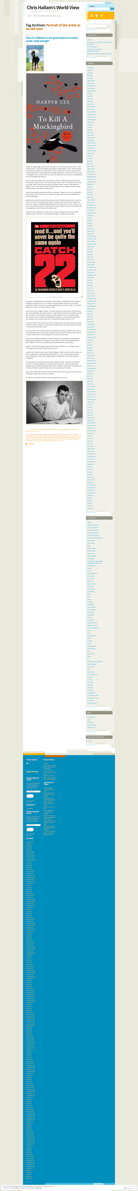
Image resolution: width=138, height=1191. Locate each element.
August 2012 (90, 495)
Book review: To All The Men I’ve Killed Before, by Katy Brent (50, 767)
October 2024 (91, 117)
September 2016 (91, 368)
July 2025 (89, 93)
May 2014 (89, 441)
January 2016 (90, 389)
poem (88, 651)
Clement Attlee (91, 565)
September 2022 (91, 182)
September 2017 (91, 337)
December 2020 (91, 236)
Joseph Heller (66, 437)
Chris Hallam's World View (53, 7)
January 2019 (90, 296)
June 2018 (90, 314)
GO (112, 8)
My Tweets (89, 741)
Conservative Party (92, 573)
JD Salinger (60, 437)
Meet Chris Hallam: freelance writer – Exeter (47, 16)
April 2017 (90, 350)
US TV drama (90, 700)
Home (30, 16)
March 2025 (90, 104)
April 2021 (90, 226)
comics (89, 571)
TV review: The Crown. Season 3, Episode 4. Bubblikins (50, 827)
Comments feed (91, 725)
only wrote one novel (36, 439)
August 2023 (90, 153)
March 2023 (90, 166)
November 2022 (91, 176)
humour (89, 599)
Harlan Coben (91, 589)
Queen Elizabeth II (92, 664)
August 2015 (90, 402)
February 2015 (91, 417)
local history (90, 620)
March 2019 (90, 290)
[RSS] (92, 15)
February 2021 (91, 231)
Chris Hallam (41, 429)
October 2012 (91, 490)
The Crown (90, 682)
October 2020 (91, 241)
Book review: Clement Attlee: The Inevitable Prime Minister (49, 817)
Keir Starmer (90, 612)
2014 (31, 434)
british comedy (91, 548)
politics (89, 656)
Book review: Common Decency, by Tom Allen (99, 53)
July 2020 (89, 249)
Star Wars (89, 677)
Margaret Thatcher (92, 625)
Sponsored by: (32, 771)
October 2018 (91, 303)
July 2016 (89, 373)
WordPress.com (91, 727)
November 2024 (91, 114)
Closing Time (73, 436)
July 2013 (89, 467)
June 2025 (90, 96)
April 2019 (90, 288)
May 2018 (89, 316)
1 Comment (31, 444)
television (89, 679)
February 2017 (91, 355)
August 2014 (90, 433)
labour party (90, 615)
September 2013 (91, 461)
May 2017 (89, 347)
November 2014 (91, 425)
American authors (37, 434)
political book (91, 654)
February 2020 (91, 262)
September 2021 (91, 213)
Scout (62, 439)
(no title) (89, 39)
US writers (56, 440)
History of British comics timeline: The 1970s (49, 789)
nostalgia (89, 641)
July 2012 (89, 498)
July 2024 (89, 125)
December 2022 (91, 174)
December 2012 (91, 485)
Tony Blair (90, 687)
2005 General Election (93, 525)
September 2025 (91, 91)
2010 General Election (93, 527)
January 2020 (90, 264)
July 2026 (89, 70)
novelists (73, 437)
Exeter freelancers (92, 584)
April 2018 (90, 319)
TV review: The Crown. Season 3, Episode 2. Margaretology (50, 833)
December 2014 (91, 423)
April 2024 (90, 132)
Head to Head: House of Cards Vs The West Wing (50, 822)
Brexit (88, 545)
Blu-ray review (91, 540)
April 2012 (90, 505)
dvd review (90, 581)
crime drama (90, 576)
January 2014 (90, 451)
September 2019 (91, 275)
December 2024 (91, 112)
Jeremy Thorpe (91, 607)
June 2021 (90, 220)
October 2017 (91, 334)
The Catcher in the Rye (70, 439)
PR (88, 659)
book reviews (34, 429)
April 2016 (90, 381)
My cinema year (91, 635)
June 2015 (90, 407)
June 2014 (90, 438)
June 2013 (90, 469)
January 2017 (90, 358)
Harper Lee (54, 437)
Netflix (89, 638)
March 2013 (90, 477)
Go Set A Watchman (38, 437)
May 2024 (89, 130)
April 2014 (90, 443)
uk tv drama (90, 690)
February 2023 (91, 169)
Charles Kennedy (91, 556)
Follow (30, 796)
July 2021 (89, 218)
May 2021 (89, 223)
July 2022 (89, 187)
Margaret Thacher (92, 622)
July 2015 (89, 404)
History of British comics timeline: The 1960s (49, 803)
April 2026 (90, 78)
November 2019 (91, 270)
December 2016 (91, 360)
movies (89, 630)
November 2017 (91, 332)
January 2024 (90, 140)
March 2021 (90, 228)
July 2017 (89, 342)
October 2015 (91, 397)
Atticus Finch (46, 434)
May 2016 (89, 379)
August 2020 (90, 246)
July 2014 (89, 436)
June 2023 (90, 158)
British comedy (91, 551)
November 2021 (91, 207)
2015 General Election (93, 530)
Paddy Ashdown (91, 646)
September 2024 (91, 119)
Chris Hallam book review (32, 436)
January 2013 (90, 482)
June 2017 (90, 345)
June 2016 (90, 376)
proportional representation (95, 661)
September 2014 (91, 430)
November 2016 (91, 363)
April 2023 (90, 163)
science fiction (91, 672)
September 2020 (91, 244)
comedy (89, 568)
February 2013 (91, 480)
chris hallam (75, 434)
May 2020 (89, 254)
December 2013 (91, 454)
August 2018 (90, 309)
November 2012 (91, 487)
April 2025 (90, 101)
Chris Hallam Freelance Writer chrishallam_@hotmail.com (54, 436)
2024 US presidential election (95, 538)
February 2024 (91, 137)
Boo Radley (53, 434)
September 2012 (91, 493)
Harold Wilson (91, 591)
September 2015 (91, 399)
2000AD (89, 522)
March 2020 (90, 259)
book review (59, 434)
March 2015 (90, 415)
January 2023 (90, 171)
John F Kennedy (91, 610)
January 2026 (90, 83)
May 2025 (89, 99)
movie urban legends (93, 628)
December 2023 (91, 143)
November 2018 (91, 301)
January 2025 (90, 109)
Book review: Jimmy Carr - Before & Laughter (49, 812)
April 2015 (90, 412)
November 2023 (91, 145)
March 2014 (90, 446)
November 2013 (91, 456)
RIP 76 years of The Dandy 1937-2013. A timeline (49, 794)
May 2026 (89, 75)
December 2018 (91, 298)
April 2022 (90, 194)
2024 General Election (93, 535)
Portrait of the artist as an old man (52, 439)
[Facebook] (102, 15)
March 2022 (90, 197)
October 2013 (91, 459)
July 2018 (89, 311)
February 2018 (91, 324)
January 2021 (90, 233)
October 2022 (91, 179)
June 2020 (90, 251)
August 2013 (90, 464)
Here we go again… (92, 46)
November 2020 (91, 239)
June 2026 (90, 73)
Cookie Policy (38, 1188)
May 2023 (89, 161)
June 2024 (90, 127)
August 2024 (90, 122)
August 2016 (90, 371)
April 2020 (90, 257)
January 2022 (90, 202)
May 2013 (89, 472)
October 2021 (91, 210)
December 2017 (91, 329)
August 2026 (90, 68)
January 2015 (90, 420)
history (34, 431)
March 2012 (90, 508)
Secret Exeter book (92, 674)
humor (89, 597)
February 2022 (91, 200)
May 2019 (89, 285)
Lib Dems (89, 617)
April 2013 (90, 474)
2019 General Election (93, 533)
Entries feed (90, 722)
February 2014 (91, 448)
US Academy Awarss (92, 698)
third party (90, 685)
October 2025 (91, 88)
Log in (89, 720)
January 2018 (90, 327)
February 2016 (91, 386)
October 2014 (91, 428)
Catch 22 (69, 434)
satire (37, 431)
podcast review (91, 648)
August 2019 (90, 277)
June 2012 (90, 500)
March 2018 (90, 322)
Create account (91, 717)
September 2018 (91, 306)
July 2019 (89, 280)
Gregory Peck (47, 437)
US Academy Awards (92, 695)
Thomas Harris (37, 440)
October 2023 (91, 148)
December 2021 (91, 205)
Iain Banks (90, 602)
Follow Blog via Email (32, 779)
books (65, 434)
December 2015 (91, 391)
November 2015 (91, 394)
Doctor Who (90, 578)
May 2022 (89, 192)
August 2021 (90, 215)
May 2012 (89, 503)
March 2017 (90, 353)
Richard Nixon (91, 667)
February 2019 (91, 293)
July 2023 (89, 156)
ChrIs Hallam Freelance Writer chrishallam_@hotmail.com (60, 429)
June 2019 (90, 283)
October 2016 (91, 366)
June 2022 (90, 189)
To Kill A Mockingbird (47, 440)
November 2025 (91, 86)
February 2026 (91, 80)
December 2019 (91, 267)
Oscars (89, 643)
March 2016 (90, 384)
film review (90, 586)
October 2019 (91, 272)
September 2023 (91, 150)
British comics (91, 553)
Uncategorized (91, 692)
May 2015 (89, 410)
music (88, 633)
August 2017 (90, 340)
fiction (30, 437)
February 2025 (91, 106)
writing (61, 440)
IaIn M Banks (90, 604)
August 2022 (90, 184)
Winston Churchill (92, 703)
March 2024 (90, 135)
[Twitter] (97, 15)
